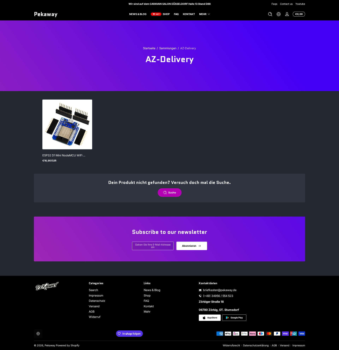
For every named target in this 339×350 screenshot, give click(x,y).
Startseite (149, 48)
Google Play (237, 317)
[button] (270, 14)
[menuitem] (114, 290)
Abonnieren (189, 245)
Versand (94, 306)
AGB (91, 311)
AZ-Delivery (188, 48)
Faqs (274, 3)
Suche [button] (172, 192)
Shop (147, 295)
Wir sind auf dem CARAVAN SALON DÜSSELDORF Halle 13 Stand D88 (170, 3)
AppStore (212, 317)
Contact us (286, 3)
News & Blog (152, 290)
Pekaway (50, 345)
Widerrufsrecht (231, 345)
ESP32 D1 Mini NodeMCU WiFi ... (63, 155)
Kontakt (149, 306)
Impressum (96, 295)
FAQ (146, 301)
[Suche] (270, 14)
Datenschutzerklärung (256, 345)
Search (93, 290)
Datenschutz (97, 301)
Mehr (202, 14)
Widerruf (94, 317)
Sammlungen (167, 48)
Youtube (300, 3)
